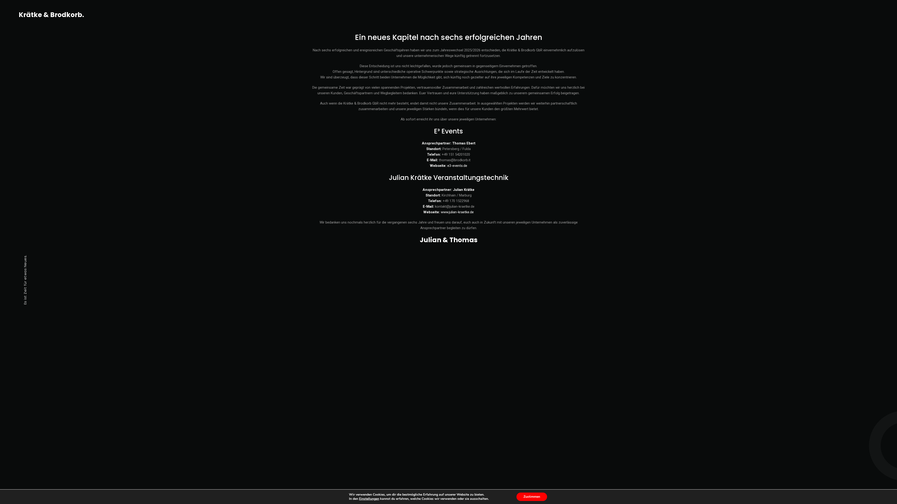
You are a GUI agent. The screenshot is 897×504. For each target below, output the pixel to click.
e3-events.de (457, 166)
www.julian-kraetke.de (457, 212)
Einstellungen (369, 499)
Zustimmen (531, 496)
